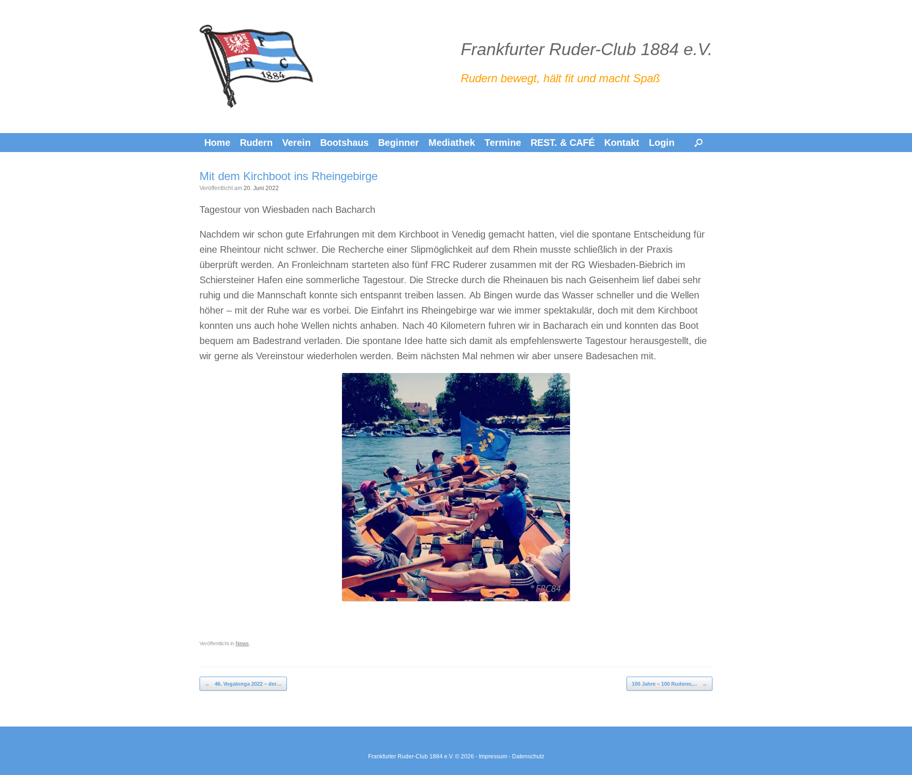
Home (217, 142)
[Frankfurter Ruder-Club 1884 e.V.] (257, 66)
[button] (698, 142)
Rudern (256, 142)
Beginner (398, 142)
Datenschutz (528, 756)
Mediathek (451, 142)
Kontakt (621, 142)
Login (661, 142)
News (242, 643)
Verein (296, 142)
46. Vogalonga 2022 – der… (243, 684)
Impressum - (495, 756)
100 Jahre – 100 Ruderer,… (669, 684)
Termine (502, 142)
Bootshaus (344, 142)
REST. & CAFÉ (563, 142)
